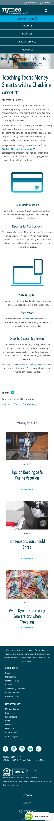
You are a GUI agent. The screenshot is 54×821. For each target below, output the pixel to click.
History (8, 673)
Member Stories (12, 692)
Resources (27, 49)
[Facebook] (5, 749)
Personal (27, 25)
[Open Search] (46, 10)
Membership (11, 677)
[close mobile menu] (52, 2)
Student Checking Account (32, 364)
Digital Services (27, 41)
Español (46, 2)
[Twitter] (14, 749)
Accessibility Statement (15, 688)
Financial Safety (12, 681)
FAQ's (7, 721)
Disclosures (10, 713)
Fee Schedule (11, 717)
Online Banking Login (26, 18)
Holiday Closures (12, 696)
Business (27, 33)
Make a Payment (12, 736)
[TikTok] (39, 749)
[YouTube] (30, 749)
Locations (9, 724)
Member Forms (12, 709)
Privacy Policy (26, 760)
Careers (8, 684)
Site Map (40, 760)
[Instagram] (22, 749)
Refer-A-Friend (11, 732)
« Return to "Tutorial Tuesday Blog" (19, 404)
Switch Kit (9, 728)
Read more (26, 489)
